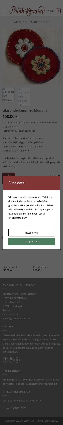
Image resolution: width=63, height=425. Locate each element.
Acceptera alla (31, 241)
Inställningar (32, 232)
